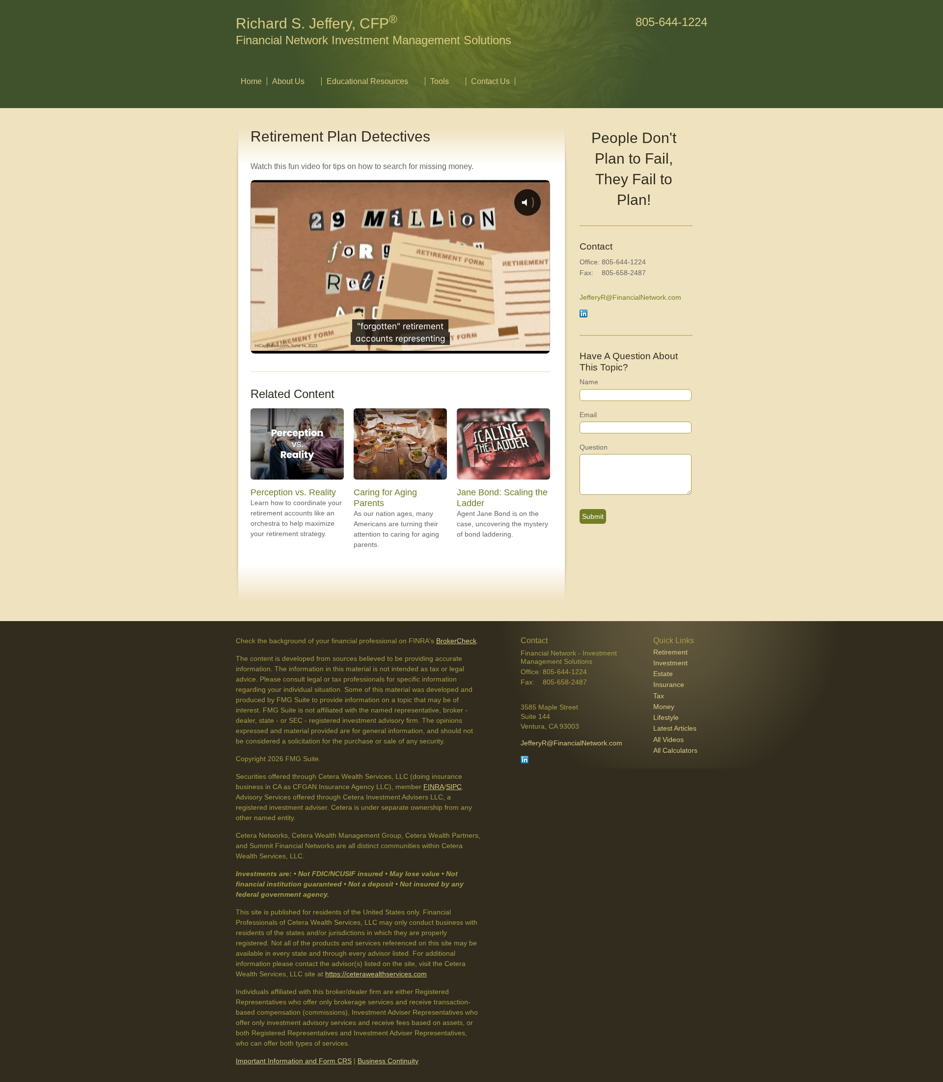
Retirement (670, 652)
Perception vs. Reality (293, 492)
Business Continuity (388, 1061)
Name (589, 382)
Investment (670, 663)
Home (251, 81)
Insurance (668, 684)
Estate (663, 674)
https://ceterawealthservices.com (376, 974)
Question (594, 447)
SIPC (454, 787)
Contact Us (490, 81)
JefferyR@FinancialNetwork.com (630, 297)
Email (588, 415)
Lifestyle (666, 717)
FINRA (433, 787)
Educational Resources (367, 81)
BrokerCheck (456, 641)
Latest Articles (674, 728)
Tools (439, 81)
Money (663, 707)
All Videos (668, 739)
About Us (288, 81)
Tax (658, 696)
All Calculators (675, 750)
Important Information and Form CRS (294, 1061)
